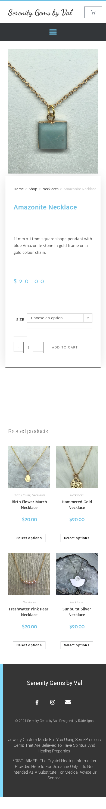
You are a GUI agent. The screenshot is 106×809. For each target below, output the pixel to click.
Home (19, 188)
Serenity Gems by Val (40, 12)
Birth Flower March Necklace (29, 504)
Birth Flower (22, 495)
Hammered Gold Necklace (77, 504)
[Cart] (93, 12)
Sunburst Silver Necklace (77, 611)
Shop (33, 188)
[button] (53, 32)
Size (20, 319)
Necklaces (50, 188)
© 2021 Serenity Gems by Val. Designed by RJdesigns (54, 721)
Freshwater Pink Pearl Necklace (29, 611)
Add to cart (65, 347)
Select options (29, 538)
